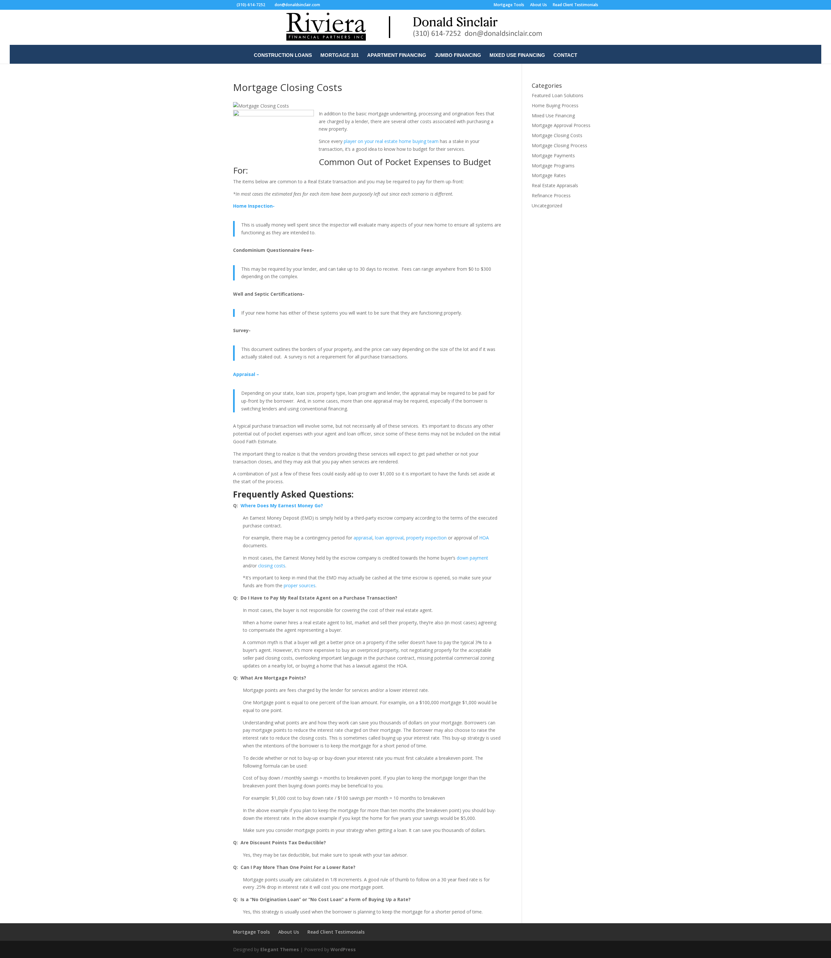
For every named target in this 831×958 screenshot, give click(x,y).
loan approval (389, 538)
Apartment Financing (396, 55)
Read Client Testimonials (575, 5)
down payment (472, 558)
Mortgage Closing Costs (557, 135)
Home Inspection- (254, 206)
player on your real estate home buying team (391, 141)
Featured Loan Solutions (557, 95)
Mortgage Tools (509, 5)
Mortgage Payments (553, 155)
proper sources (299, 585)
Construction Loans (283, 55)
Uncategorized (547, 205)
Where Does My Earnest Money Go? (282, 505)
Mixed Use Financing (517, 55)
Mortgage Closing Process (559, 145)
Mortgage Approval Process (561, 125)
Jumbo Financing (458, 55)
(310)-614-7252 (251, 4)
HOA (484, 538)
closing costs (271, 566)
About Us (538, 5)
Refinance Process (551, 195)
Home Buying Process (555, 105)
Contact (565, 55)
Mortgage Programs (553, 165)
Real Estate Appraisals (555, 185)
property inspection (426, 538)
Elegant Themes (279, 949)
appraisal (362, 538)
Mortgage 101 (339, 55)
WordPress (343, 949)
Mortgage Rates (549, 175)
